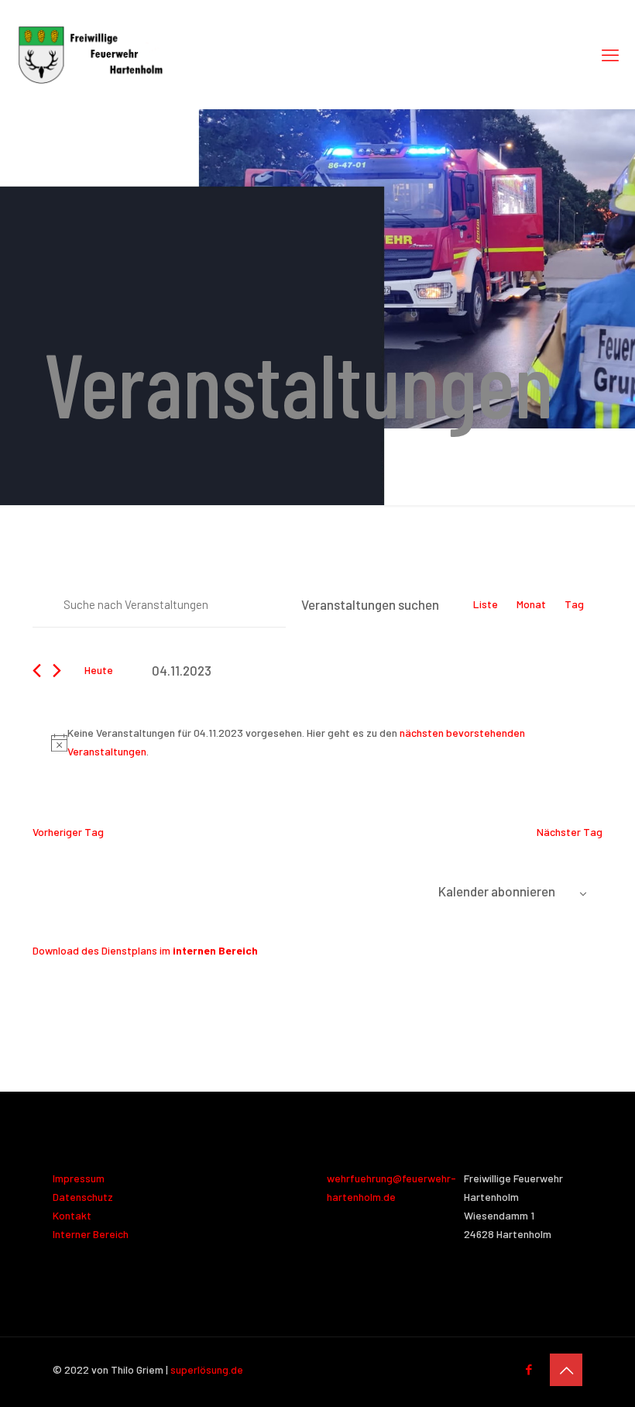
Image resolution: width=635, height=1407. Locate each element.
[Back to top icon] (566, 1370)
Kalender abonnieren (496, 891)
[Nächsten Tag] (57, 670)
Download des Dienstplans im (145, 950)
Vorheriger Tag (68, 831)
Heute (98, 669)
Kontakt (72, 1215)
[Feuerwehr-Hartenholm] (90, 54)
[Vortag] (37, 670)
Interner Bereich (91, 1233)
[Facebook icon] (528, 1369)
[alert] (320, 742)
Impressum (79, 1178)
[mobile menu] (610, 54)
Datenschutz (83, 1196)
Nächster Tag (569, 831)
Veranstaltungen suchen (370, 604)
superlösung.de (206, 1369)
